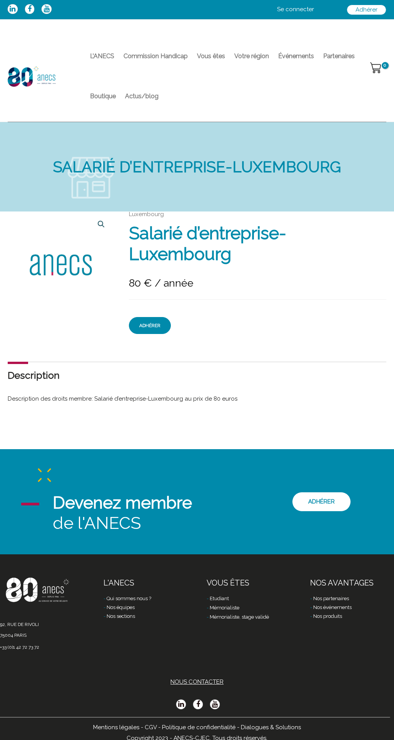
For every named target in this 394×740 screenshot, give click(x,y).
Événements (296, 56)
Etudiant (219, 598)
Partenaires (339, 56)
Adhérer (149, 325)
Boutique (103, 96)
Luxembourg (146, 214)
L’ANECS (102, 56)
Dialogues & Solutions (271, 727)
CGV (151, 727)
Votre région (251, 56)
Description (34, 375)
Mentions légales (116, 727)
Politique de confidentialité (198, 727)
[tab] (34, 375)
